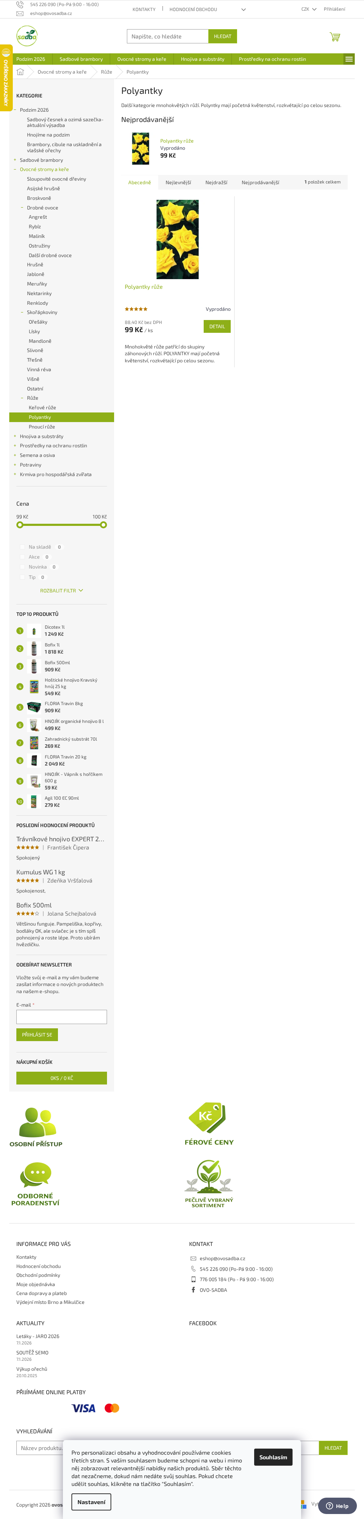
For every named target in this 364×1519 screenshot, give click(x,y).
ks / (61, 1078)
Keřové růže (42, 407)
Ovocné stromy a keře (44, 169)
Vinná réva (39, 369)
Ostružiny (39, 245)
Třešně (35, 360)
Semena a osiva (37, 455)
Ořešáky (38, 322)
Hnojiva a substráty (41, 436)
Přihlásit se (37, 1035)
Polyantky (40, 417)
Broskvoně (39, 198)
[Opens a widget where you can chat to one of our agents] (337, 1506)
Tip (36, 577)
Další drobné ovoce (50, 255)
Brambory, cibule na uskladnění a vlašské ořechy (64, 147)
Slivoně (35, 350)
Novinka (42, 567)
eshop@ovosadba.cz (222, 1258)
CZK (305, 9)
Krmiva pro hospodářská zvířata (56, 474)
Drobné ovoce (42, 207)
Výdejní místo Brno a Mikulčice (50, 1302)
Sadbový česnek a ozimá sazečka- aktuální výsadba (65, 122)
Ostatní (35, 388)
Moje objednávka (35, 1284)
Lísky (34, 331)
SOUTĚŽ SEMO (32, 1352)
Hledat (222, 36)
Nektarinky (39, 293)
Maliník (37, 236)
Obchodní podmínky (38, 1275)
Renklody (37, 303)
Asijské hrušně (43, 188)
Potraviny (30, 465)
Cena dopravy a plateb (41, 1293)
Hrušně (35, 264)
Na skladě (45, 547)
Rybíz (35, 226)
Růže (32, 398)
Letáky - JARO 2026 (37, 1336)
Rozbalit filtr (58, 590)
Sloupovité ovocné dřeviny (56, 179)
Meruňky (37, 284)
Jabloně (35, 274)
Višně (33, 379)
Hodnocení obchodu (193, 9)
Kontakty (144, 9)
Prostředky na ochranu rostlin (53, 445)
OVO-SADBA (213, 1290)
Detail (217, 326)
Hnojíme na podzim (48, 135)
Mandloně (40, 341)
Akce (38, 557)
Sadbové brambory (41, 160)
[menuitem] (30, 59)
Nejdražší (216, 182)
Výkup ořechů (31, 1369)
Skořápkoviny (42, 312)
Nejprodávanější (260, 182)
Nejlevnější (178, 182)
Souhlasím (273, 1457)
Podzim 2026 (34, 110)
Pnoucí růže (42, 426)
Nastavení (91, 1501)
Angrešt (38, 217)
